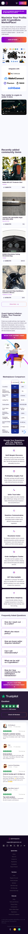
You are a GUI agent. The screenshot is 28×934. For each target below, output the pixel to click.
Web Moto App (14, 885)
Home (14, 854)
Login (22, 3)
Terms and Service (14, 901)
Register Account (14, 878)
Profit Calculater (14, 880)
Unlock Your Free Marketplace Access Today (14, 684)
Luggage (4, 257)
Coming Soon (14, 906)
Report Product (14, 866)
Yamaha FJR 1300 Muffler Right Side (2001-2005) (12, 218)
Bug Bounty (14, 861)
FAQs (14, 899)
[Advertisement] (14, 130)
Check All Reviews (14, 714)
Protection (4, 184)
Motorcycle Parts (5, 221)
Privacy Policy (14, 904)
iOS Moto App (14, 888)
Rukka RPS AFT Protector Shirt (12, 182)
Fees (14, 875)
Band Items (14, 912)
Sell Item (14, 883)
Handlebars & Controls (7, 294)
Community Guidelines (14, 914)
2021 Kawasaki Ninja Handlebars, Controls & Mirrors (13, 291)
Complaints (14, 864)
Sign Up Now (12, 39)
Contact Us (14, 859)
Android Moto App (14, 890)
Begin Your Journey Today (14, 335)
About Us (14, 856)
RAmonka (3, 922)
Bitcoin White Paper (14, 909)
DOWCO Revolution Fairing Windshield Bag (11, 255)
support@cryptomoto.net (14, 842)
